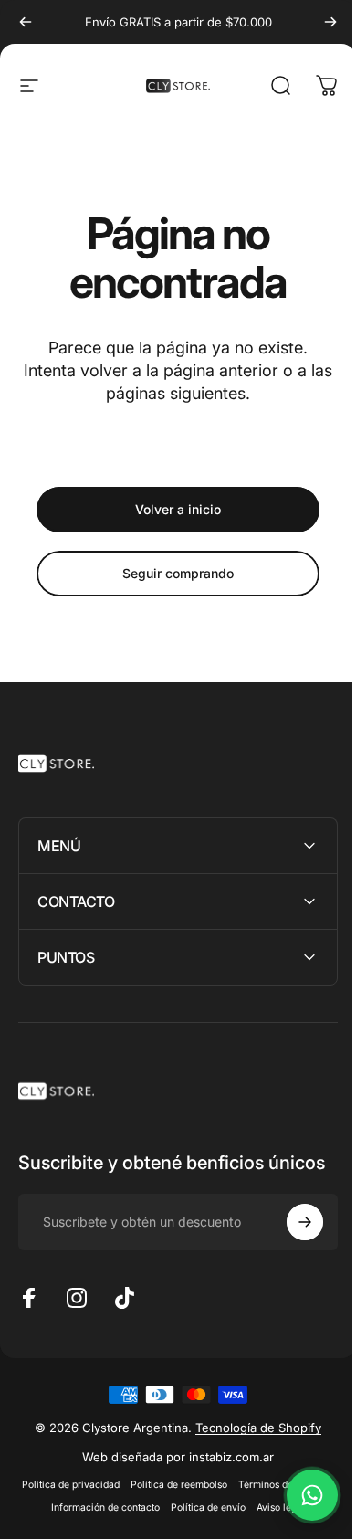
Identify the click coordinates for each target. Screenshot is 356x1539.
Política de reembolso (225, 1503)
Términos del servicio (69, 1526)
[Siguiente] (330, 22)
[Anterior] (25, 22)
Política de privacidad (117, 1503)
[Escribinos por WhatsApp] (298, 1495)
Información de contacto (182, 1526)
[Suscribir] (291, 1240)
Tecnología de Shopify (252, 1446)
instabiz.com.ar (225, 1475)
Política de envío (284, 1526)
